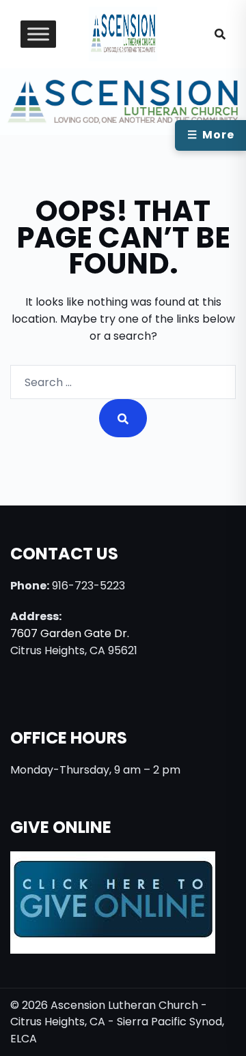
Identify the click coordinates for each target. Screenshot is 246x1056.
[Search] (123, 418)
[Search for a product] (220, 34)
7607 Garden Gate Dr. (69, 633)
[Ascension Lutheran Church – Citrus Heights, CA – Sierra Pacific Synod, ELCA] (123, 33)
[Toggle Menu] (38, 34)
